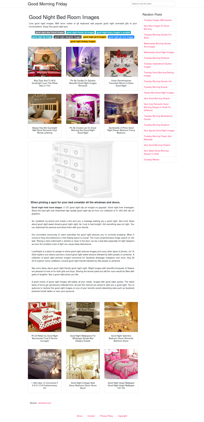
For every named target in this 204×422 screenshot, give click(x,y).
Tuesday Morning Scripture (156, 124)
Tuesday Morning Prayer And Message (157, 138)
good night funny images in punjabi (113, 32)
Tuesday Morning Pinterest (156, 57)
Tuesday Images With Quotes (158, 20)
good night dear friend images (50, 32)
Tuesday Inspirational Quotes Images (157, 65)
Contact (91, 415)
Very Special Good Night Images (159, 130)
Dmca (79, 415)
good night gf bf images (94, 36)
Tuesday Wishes (151, 159)
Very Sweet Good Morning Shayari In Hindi (156, 152)
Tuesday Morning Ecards (155, 86)
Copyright (122, 415)
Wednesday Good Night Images (159, 52)
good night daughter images (68, 36)
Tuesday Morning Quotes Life (158, 81)
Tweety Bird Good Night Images (159, 92)
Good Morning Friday (47, 3)
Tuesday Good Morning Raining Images (159, 74)
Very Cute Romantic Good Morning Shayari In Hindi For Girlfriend (157, 107)
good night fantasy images (83, 41)
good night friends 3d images (80, 32)
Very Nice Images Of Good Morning (156, 27)
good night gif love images (121, 36)
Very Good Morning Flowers (157, 144)
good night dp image (42, 36)
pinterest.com (44, 402)
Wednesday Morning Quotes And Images (157, 45)
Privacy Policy (106, 415)
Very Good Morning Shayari (157, 98)
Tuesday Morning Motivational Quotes (158, 117)
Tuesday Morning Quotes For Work (158, 36)
